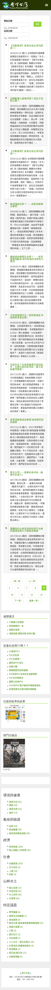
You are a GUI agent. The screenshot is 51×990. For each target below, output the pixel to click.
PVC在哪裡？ (15, 658)
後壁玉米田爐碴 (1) (18, 915)
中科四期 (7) (14, 938)
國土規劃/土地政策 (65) (20, 850)
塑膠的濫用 (14, 629)
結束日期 (8, 30)
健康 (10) (13, 805)
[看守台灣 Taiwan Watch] (15, 7)
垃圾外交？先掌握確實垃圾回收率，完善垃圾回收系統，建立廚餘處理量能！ (26, 367)
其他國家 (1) (14, 949)
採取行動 (13, 666)
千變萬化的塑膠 (16, 622)
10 (12, 594)
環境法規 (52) (15, 808)
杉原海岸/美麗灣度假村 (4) (21, 945)
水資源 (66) (14, 898)
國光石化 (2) (14, 934)
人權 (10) (13, 871)
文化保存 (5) (14, 867)
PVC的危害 (14, 655)
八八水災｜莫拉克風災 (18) (21, 941)
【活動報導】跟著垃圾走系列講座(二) (26, 46)
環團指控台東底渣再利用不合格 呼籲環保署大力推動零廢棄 (27, 529)
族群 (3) (12, 874)
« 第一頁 (16, 581)
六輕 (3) (12, 930)
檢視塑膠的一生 (16, 625)
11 (22, 594)
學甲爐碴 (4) (14, 912)
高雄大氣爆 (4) (15, 926)
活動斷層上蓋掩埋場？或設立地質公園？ (26, 99)
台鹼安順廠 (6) (15, 956)
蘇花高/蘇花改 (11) (18, 952)
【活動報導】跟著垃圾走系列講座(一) (26, 152)
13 (41, 594)
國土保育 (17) (15, 887)
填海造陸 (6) (14, 919)
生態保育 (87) (15, 891)
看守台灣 (25, 973)
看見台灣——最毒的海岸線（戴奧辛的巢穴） (26, 473)
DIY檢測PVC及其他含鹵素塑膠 (23, 673)
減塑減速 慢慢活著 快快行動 (22, 633)
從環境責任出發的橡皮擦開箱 (22, 689)
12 (31, 594)
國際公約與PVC (16, 681)
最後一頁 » (34, 600)
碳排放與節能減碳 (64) (19, 833)
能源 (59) (13, 826)
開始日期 (8, 20)
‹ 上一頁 (31, 581)
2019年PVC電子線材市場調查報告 (25, 685)
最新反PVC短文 (16, 662)
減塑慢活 (8, 616)
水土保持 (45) (15, 894)
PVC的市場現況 (16, 677)
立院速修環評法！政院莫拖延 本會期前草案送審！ (26, 316)
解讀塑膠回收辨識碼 (18, 670)
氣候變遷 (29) (15, 829)
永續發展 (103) (16, 863)
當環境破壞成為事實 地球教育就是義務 (26, 420)
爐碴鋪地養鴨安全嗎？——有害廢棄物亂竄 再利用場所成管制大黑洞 (26, 259)
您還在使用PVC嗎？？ (16, 645)
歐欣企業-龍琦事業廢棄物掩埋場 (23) (26, 922)
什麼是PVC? (14, 651)
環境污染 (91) (15, 801)
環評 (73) (13, 812)
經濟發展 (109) (16, 846)
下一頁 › (18, 600)
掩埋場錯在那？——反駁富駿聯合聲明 (26, 205)
